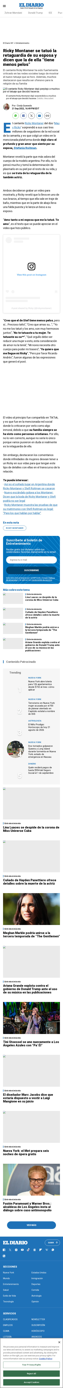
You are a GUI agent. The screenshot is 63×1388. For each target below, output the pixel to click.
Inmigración (37, 1278)
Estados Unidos (38, 1272)
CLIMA (6, 1331)
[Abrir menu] (4, 6)
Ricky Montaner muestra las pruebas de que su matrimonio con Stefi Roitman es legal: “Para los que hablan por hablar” (30, 509)
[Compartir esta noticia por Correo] (39, 116)
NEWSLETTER (38, 1319)
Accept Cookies (31, 1382)
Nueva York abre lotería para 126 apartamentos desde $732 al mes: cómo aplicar (41, 685)
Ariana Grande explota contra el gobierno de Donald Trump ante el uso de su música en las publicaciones (42, 646)
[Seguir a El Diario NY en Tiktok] (28, 1250)
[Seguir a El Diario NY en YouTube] (22, 1250)
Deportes (35, 1284)
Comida (35, 1290)
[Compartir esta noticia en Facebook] (23, 116)
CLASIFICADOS (10, 1319)
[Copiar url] (47, 116)
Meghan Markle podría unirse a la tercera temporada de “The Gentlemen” (42, 630)
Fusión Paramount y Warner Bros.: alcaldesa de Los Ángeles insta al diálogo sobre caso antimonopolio (27, 1207)
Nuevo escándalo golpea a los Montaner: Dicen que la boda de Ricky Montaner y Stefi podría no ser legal (29, 496)
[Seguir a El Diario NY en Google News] (34, 1250)
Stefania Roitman (25, 148)
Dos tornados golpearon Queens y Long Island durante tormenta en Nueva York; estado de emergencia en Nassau (42, 751)
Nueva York (34, 678)
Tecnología (8, 1301)
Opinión (35, 1301)
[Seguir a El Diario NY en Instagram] (16, 1250)
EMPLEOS (8, 1325)
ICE (50, 13)
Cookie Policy (45, 1359)
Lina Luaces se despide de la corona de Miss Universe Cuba (41, 598)
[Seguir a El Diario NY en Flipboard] (41, 1250)
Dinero (32, 764)
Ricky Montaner (34, 123)
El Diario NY (8, 43)
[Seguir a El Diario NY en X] (10, 1250)
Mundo (6, 1278)
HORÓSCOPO (37, 1331)
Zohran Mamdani (13, 13)
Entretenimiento (22, 43)
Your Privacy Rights (31, 1365)
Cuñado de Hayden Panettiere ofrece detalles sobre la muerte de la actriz (42, 615)
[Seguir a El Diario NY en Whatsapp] (53, 1250)
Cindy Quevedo (24, 105)
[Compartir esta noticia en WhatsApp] (15, 116)
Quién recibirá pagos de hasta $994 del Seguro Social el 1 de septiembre (41, 770)
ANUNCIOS (36, 1337)
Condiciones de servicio (41, 580)
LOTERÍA (7, 1337)
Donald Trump (35, 13)
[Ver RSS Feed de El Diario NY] (4, 1256)
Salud (6, 1290)
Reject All (31, 1373)
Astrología (34, 721)
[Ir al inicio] (15, 1243)
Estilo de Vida (9, 1296)
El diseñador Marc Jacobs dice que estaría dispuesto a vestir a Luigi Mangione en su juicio (28, 1098)
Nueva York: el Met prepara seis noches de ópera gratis (26, 1152)
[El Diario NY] (31, 6)
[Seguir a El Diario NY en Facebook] (4, 1250)
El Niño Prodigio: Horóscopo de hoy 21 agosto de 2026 (39, 727)
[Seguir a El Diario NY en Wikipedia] (47, 1250)
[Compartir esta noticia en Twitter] (31, 116)
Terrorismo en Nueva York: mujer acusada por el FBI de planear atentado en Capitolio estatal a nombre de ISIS (41, 708)
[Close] (59, 1342)
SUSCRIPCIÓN (38, 1325)
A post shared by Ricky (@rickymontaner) (31, 308)
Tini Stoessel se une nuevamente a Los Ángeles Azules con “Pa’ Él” (31, 1043)
